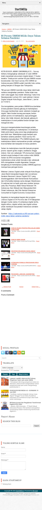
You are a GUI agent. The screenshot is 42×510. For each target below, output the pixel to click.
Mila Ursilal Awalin (8, 41)
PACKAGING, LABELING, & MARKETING (22, 274)
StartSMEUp (21, 9)
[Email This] (2, 220)
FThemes (15, 493)
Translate (16, 370)
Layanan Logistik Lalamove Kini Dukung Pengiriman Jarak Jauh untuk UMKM (22, 379)
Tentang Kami (6, 484)
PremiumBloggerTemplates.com (13, 495)
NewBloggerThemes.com (31, 495)
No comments (30, 41)
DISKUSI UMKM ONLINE (18, 239)
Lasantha (33, 493)
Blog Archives (23, 374)
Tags (13, 374)
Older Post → (36, 287)
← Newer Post (6, 287)
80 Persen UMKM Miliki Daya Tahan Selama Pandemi (21, 37)
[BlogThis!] (4, 220)
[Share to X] (6, 220)
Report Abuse (8, 416)
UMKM (9, 29)
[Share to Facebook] (8, 220)
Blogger (35, 491)
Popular (5, 374)
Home (4, 29)
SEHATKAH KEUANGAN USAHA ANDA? (23, 251)
